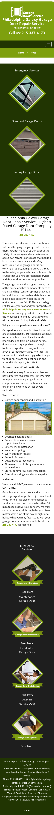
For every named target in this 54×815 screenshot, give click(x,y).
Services (23, 790)
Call (28, 810)
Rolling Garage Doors (27, 172)
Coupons (33, 790)
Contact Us (44, 790)
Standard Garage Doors (27, 121)
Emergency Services (27, 70)
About (15, 790)
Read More (27, 592)
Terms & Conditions (16, 793)
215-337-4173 (33, 32)
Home (21, 52)
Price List (32, 793)
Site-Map (42, 793)
